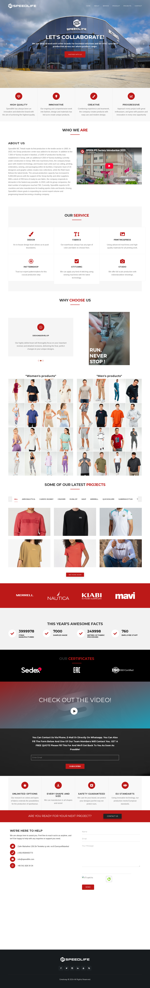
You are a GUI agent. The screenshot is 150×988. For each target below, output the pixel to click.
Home (88, 6)
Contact (138, 6)
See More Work (75, 575)
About (96, 6)
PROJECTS (127, 6)
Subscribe (75, 766)
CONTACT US (112, 816)
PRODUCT (116, 6)
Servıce (106, 6)
